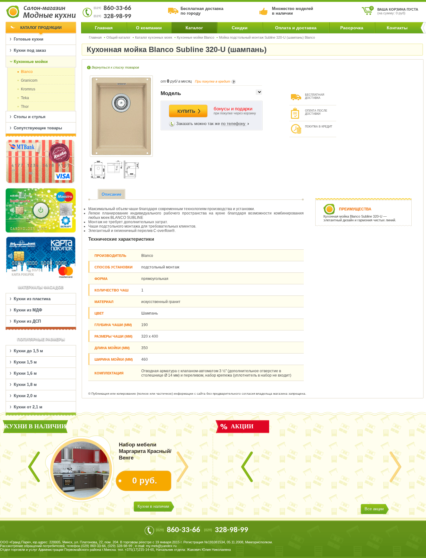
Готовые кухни (28, 39)
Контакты (397, 27)
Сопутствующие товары (38, 128)
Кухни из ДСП (27, 321)
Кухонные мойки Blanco (195, 37)
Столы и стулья (30, 116)
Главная (104, 27)
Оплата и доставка (296, 27)
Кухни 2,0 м (25, 395)
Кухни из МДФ (28, 310)
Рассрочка (351, 27)
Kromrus (28, 89)
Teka (25, 98)
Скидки (240, 27)
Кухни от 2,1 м (28, 407)
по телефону (233, 123)
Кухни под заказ (30, 50)
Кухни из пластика (32, 298)
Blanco (27, 72)
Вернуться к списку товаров (115, 67)
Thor (25, 106)
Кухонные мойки (31, 61)
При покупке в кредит (212, 81)
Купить (186, 111)
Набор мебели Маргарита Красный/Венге (145, 451)
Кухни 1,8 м (25, 384)
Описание (111, 194)
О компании (149, 27)
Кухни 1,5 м (25, 362)
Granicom (29, 80)
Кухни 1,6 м (25, 373)
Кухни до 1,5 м (28, 351)
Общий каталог (118, 37)
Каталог (194, 27)
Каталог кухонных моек (153, 37)
